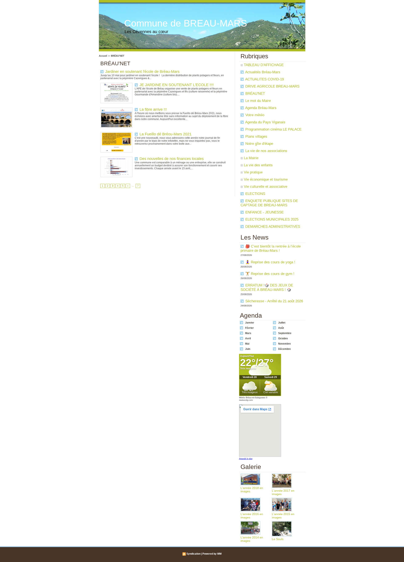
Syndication (193, 553)
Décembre (284, 349)
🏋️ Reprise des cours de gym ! (269, 274)
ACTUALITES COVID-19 (264, 79)
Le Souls (277, 539)
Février (249, 327)
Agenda (251, 315)
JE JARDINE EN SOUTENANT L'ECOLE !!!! (177, 85)
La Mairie (251, 158)
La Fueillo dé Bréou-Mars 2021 (165, 134)
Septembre (284, 333)
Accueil (103, 56)
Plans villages (255, 137)
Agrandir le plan (245, 459)
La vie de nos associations (265, 151)
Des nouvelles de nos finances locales (172, 159)
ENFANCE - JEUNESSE (264, 212)
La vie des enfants (258, 165)
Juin (247, 349)
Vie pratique (253, 172)
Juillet (281, 322)
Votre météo (254, 115)
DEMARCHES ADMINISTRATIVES (272, 227)
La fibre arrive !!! (153, 109)
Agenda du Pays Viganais (264, 122)
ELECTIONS (254, 194)
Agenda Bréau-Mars (260, 108)
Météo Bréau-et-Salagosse (252, 397)
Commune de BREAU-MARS (185, 23)
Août (281, 327)
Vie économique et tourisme (266, 179)
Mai (247, 343)
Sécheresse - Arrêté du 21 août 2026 (274, 301)
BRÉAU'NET (117, 56)
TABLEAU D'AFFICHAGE (264, 65)
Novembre (284, 343)
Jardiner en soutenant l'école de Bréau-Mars (142, 71)
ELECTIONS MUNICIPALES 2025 (271, 219)
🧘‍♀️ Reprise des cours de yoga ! (270, 262)
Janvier (249, 322)
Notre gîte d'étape (258, 144)
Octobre (283, 338)
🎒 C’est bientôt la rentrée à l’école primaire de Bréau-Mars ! (271, 248)
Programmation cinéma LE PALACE (273, 129)
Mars (248, 333)
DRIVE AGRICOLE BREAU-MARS (271, 86)
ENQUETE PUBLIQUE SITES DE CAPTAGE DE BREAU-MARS (269, 203)
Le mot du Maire (257, 101)
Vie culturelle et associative (265, 187)
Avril (248, 338)
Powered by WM (212, 553)
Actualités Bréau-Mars (262, 72)
